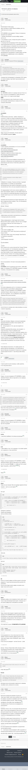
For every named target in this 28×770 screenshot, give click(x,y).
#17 (26, 611)
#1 (26, 23)
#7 (26, 317)
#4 (26, 111)
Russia (8, 750)
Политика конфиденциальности (11, 754)
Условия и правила (17, 752)
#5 (26, 143)
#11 (26, 418)
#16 (26, 595)
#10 (26, 394)
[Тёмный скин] (24, 1)
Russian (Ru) (19, 750)
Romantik (7, 369)
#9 (26, 374)
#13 (26, 444)
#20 (26, 693)
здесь (12, 26)
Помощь (19, 754)
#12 (26, 432)
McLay (6, 454)
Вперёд (14, 736)
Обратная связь (10, 752)
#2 (26, 64)
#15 (26, 481)
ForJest (3, 10)
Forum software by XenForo (14, 756)
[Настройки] (22, 1)
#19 (26, 661)
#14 (26, 458)
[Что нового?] (26, 1)
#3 (26, 89)
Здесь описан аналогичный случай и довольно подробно (13, 282)
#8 (26, 361)
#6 (26, 278)
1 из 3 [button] (10, 736)
